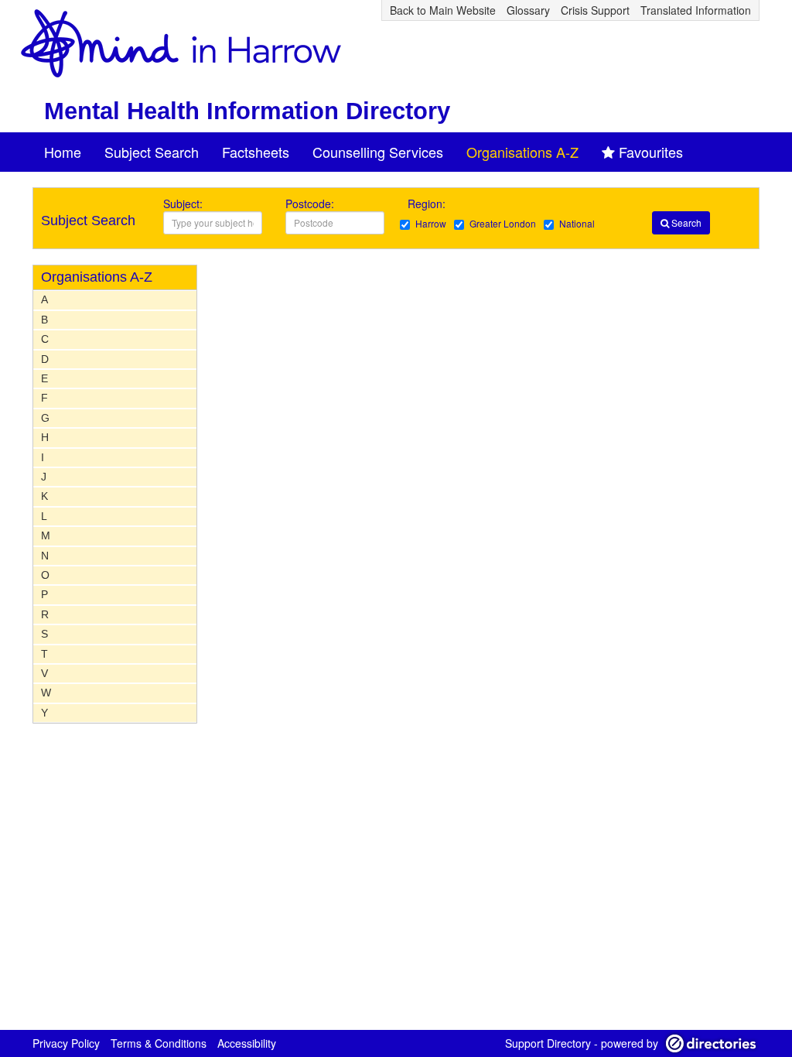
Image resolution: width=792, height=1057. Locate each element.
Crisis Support (595, 10)
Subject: (183, 203)
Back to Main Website (443, 10)
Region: (428, 203)
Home (62, 152)
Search (685, 222)
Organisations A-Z (522, 152)
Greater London (502, 223)
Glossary (528, 10)
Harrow (430, 223)
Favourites (651, 152)
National (577, 223)
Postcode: (309, 203)
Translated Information (695, 10)
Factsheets (255, 152)
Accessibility (246, 1043)
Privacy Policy (66, 1043)
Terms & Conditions (159, 1043)
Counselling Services (377, 152)
